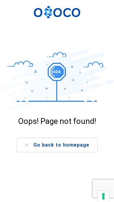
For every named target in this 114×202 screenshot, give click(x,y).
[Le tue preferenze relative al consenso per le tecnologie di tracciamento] (103, 196)
